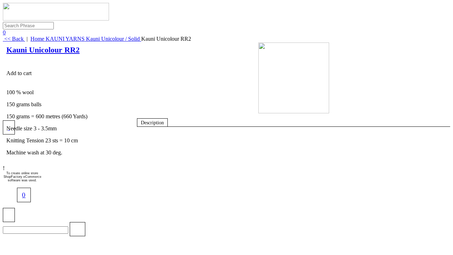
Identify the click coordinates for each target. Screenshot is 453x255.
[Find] (77, 230)
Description (152, 122)
